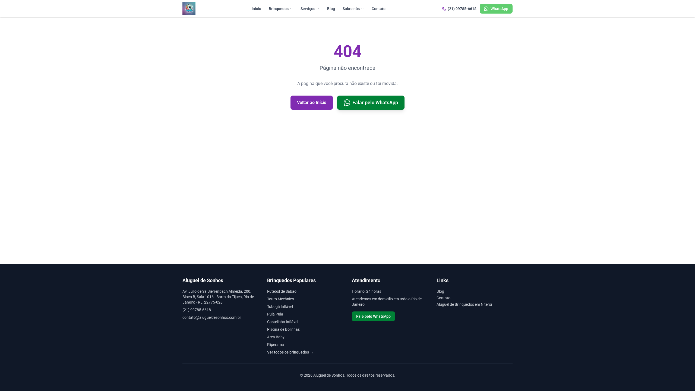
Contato (379, 9)
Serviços (308, 9)
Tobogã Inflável (280, 306)
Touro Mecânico (280, 299)
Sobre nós (351, 9)
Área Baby (276, 337)
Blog (331, 9)
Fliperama (275, 344)
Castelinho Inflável (282, 322)
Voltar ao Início (311, 102)
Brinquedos (279, 9)
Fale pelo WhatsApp (373, 316)
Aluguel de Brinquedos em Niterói (464, 304)
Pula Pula (275, 314)
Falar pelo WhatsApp (375, 102)
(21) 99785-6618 (462, 9)
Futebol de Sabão (281, 291)
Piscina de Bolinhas (283, 329)
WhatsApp (499, 9)
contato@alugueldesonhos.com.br (211, 317)
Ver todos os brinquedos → (290, 352)
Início (256, 9)
